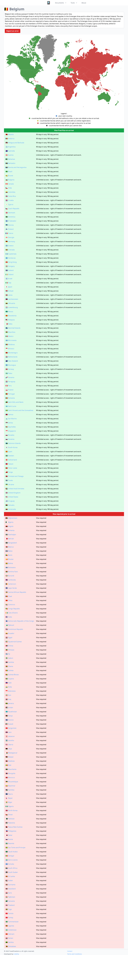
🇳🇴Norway (10, 369)
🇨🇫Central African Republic (16, 592)
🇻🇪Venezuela (11, 509)
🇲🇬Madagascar (11, 753)
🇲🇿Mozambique (12, 782)
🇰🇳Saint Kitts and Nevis (14, 402)
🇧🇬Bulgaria (10, 180)
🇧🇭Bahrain (10, 539)
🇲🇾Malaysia (10, 320)
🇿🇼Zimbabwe (11, 946)
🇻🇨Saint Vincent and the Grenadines (19, 410)
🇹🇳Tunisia (9, 913)
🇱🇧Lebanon (10, 736)
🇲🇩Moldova (10, 344)
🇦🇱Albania (10, 134)
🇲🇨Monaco (10, 348)
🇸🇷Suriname (10, 884)
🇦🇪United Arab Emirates (15, 488)
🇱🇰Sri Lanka (10, 876)
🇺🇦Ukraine (10, 484)
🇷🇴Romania (10, 398)
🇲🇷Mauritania (11, 769)
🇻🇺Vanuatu (10, 505)
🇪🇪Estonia (10, 225)
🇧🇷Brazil (9, 171)
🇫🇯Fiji (8, 654)
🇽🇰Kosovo (10, 720)
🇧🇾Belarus (10, 547)
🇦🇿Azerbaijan (11, 534)
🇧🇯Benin (9, 555)
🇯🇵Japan (9, 287)
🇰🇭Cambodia (11, 580)
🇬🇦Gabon (9, 658)
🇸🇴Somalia (10, 864)
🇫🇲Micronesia (11, 340)
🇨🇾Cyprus (9, 204)
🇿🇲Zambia (10, 942)
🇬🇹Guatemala (11, 254)
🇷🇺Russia (9, 839)
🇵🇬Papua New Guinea (14, 827)
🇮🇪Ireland (9, 274)
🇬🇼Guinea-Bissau (12, 674)
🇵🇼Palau (9, 373)
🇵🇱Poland (9, 390)
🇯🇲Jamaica (10, 703)
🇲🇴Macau (9, 311)
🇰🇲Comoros (10, 604)
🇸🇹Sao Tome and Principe (15, 847)
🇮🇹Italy (8, 283)
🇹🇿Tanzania (10, 901)
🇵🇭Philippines (11, 831)
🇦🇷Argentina (11, 147)
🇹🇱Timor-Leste (11, 468)
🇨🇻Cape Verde (11, 588)
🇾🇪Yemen (9, 938)
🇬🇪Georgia (10, 237)
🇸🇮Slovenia (10, 439)
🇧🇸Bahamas (10, 159)
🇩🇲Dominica (10, 217)
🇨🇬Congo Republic (13, 609)
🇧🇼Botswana (11, 567)
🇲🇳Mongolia (10, 773)
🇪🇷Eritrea (9, 646)
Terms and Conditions (74, 954)
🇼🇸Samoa (9, 414)
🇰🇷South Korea (11, 447)
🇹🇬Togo (9, 909)
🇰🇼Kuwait (9, 724)
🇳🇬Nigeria (10, 806)
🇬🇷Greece (9, 246)
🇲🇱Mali (8, 765)
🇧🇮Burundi (10, 576)
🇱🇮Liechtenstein (12, 299)
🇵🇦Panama (10, 377)
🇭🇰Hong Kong (11, 262)
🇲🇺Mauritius (10, 332)
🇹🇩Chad (9, 596)
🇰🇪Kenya (9, 716)
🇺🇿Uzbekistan (11, 930)
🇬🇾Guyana (10, 679)
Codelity (16, 954)
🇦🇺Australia (10, 151)
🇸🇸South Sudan (12, 872)
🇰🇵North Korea (11, 810)
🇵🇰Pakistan (10, 819)
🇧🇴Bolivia (9, 563)
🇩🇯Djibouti (10, 625)
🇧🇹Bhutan (10, 559)
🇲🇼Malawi (9, 757)
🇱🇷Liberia (9, 744)
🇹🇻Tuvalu (9, 480)
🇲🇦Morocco (10, 777)
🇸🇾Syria (9, 893)
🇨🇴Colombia (10, 192)
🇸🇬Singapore (11, 431)
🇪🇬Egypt (9, 637)
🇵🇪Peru (9, 386)
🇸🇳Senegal (10, 856)
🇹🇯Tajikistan (10, 897)
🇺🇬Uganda (10, 926)
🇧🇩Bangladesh (11, 543)
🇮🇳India (9, 687)
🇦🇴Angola (9, 526)
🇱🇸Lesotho (10, 740)
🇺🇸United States (12, 497)
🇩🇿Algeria (9, 522)
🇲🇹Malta (9, 324)
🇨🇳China (9, 600)
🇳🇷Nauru (9, 794)
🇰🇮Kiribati (9, 291)
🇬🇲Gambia (10, 662)
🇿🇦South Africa (11, 868)
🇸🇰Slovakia (10, 435)
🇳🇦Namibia (10, 790)
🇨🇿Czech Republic (12, 208)
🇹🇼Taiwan (9, 464)
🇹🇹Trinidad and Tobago (15, 476)
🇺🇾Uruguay (10, 501)
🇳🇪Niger (9, 802)
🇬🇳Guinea (9, 670)
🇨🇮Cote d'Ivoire (12, 613)
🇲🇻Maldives (10, 761)
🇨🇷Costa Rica (11, 196)
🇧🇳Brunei (9, 175)
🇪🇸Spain (9, 451)
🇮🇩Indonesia (11, 691)
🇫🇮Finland (10, 229)
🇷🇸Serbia (9, 423)
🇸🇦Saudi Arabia (12, 852)
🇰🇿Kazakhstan (11, 711)
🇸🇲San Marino (11, 418)
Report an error (12, 31)
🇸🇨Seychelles (11, 427)
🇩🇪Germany (10, 241)
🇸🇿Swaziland (11, 889)
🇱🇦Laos (9, 732)
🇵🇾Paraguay (10, 381)
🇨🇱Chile (9, 188)
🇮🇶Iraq (8, 699)
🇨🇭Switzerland (11, 460)
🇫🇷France (9, 233)
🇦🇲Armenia (10, 530)
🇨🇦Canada (10, 184)
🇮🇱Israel (9, 278)
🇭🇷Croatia (10, 200)
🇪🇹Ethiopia (10, 650)
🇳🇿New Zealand (12, 361)
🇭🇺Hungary (10, 266)
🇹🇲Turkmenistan (12, 922)
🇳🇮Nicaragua (11, 365)
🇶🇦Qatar (9, 835)
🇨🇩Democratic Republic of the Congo (20, 621)
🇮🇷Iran (8, 695)
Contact (69, 951)
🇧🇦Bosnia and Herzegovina (16, 167)
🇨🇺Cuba (9, 617)
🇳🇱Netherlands (11, 357)
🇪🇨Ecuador (10, 633)
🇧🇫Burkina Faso (12, 571)
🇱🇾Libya (9, 749)
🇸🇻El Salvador (11, 221)
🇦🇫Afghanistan (11, 518)
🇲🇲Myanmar (10, 786)
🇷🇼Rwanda (10, 843)
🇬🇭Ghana (9, 666)
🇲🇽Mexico (9, 336)
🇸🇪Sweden (10, 456)
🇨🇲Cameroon (11, 584)
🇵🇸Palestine (10, 823)
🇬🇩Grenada (10, 250)
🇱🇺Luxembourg (12, 307)
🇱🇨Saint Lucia (11, 406)
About (84, 3)
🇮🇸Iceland (10, 270)
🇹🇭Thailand (10, 905)
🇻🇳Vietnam (10, 934)
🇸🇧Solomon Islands (13, 443)
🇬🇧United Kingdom (13, 493)
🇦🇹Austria (9, 155)
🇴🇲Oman (9, 814)
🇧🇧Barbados (10, 163)
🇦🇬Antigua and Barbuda (15, 143)
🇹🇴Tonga (9, 472)
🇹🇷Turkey (9, 917)
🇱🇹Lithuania (10, 303)
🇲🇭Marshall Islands (13, 328)
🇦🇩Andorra (10, 138)
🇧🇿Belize (9, 551)
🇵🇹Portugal (10, 394)
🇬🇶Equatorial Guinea (14, 641)
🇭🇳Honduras (11, 258)
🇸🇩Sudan (9, 880)
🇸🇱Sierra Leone (12, 860)
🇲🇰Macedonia (11, 316)
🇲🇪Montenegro (12, 353)
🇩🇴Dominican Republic (14, 629)
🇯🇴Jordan (9, 707)
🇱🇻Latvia (9, 295)
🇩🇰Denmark (10, 213)
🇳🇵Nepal (9, 798)
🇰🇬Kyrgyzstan (11, 728)
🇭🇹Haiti (9, 683)
